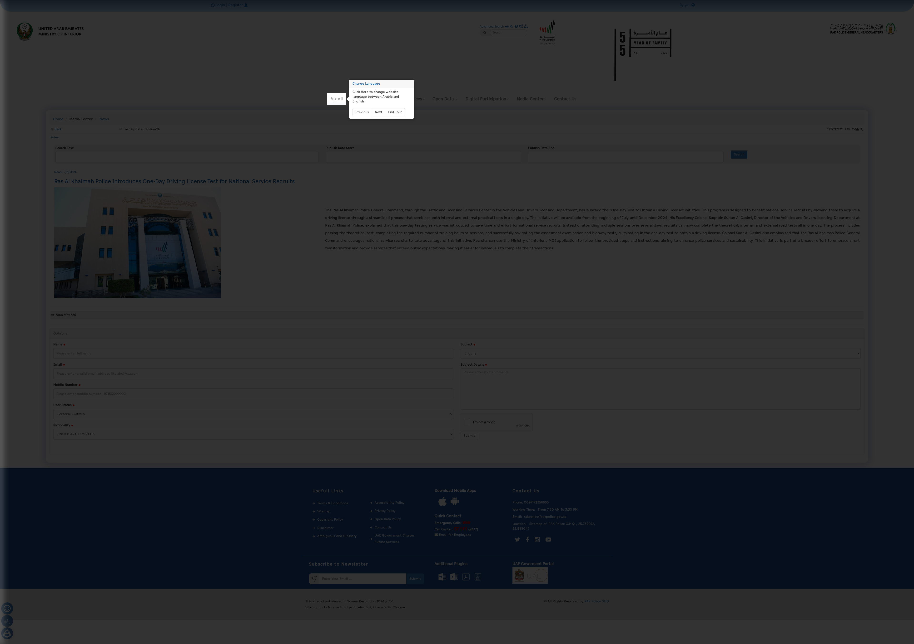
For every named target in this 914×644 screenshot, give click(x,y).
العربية (337, 99)
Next (378, 112)
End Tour (395, 112)
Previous (362, 112)
